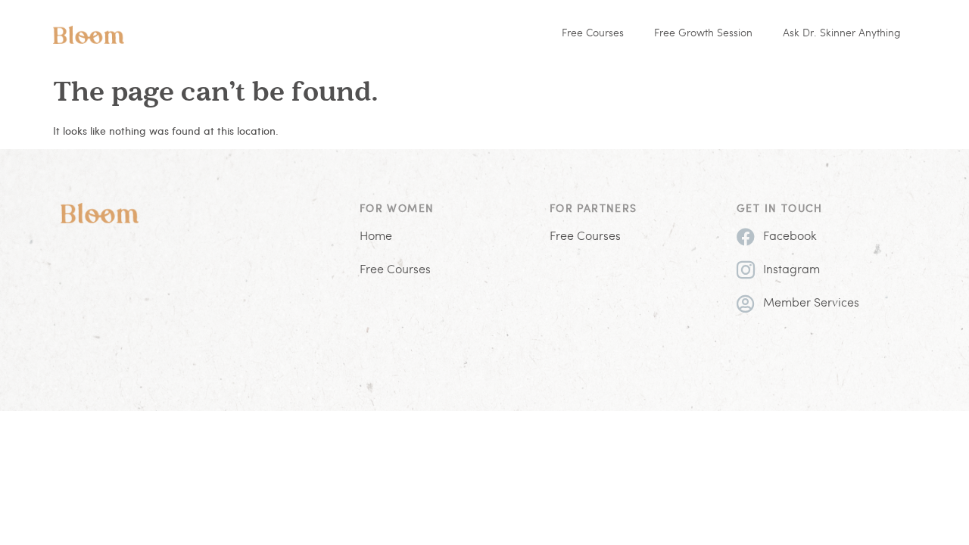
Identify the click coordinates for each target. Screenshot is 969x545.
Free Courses (593, 33)
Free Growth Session (703, 33)
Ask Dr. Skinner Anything (842, 33)
